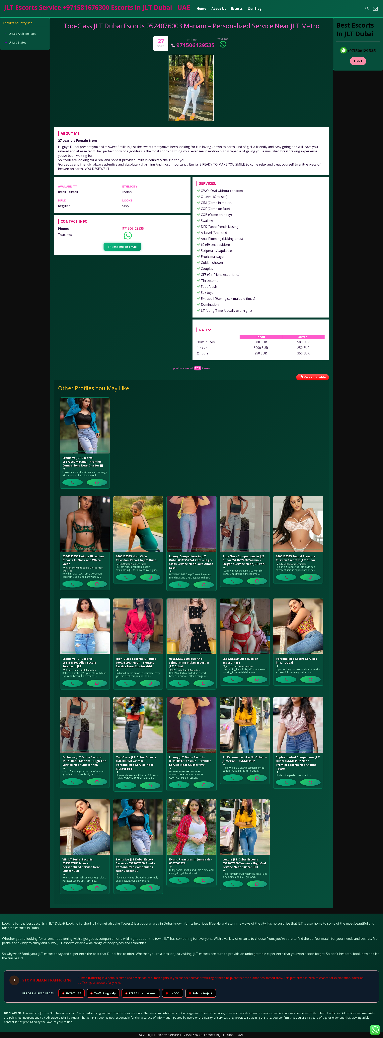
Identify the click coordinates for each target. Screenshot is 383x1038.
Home (201, 8)
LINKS (358, 61)
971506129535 (195, 45)
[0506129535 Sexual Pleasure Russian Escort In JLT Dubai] (298, 524)
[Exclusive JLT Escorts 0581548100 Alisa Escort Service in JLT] (85, 626)
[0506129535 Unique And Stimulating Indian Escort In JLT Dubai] (191, 626)
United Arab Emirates (22, 34)
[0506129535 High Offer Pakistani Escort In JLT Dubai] (138, 524)
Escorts (237, 8)
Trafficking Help (103, 993)
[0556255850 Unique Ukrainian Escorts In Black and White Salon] (85, 524)
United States (17, 42)
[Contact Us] (375, 8)
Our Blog (255, 8)
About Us (218, 8)
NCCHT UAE (72, 993)
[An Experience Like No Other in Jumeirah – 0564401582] (245, 725)
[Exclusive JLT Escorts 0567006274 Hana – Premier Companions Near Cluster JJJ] (85, 426)
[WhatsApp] (97, 482)
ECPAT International (141, 993)
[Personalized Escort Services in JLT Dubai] (298, 626)
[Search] (367, 8)
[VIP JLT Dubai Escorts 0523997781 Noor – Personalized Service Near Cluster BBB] (85, 827)
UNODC (172, 993)
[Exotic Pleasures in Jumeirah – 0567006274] (191, 827)
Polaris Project (201, 993)
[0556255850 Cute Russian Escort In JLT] (245, 626)
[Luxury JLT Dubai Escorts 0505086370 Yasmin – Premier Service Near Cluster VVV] (191, 725)
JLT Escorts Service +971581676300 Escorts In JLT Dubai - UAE (97, 7)
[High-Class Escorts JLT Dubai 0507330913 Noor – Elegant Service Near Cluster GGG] (138, 626)
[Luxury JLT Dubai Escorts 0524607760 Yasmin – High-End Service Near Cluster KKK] (245, 827)
